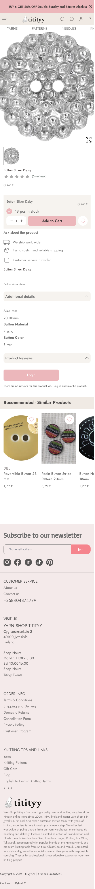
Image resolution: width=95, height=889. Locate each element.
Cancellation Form (17, 718)
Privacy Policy (14, 724)
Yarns (7, 756)
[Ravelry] (28, 562)
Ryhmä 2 (20, 883)
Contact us (11, 593)
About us (10, 587)
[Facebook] (17, 562)
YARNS (12, 28)
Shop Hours (12, 668)
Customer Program (17, 731)
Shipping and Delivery (20, 706)
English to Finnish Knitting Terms (27, 781)
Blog (7, 774)
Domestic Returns (16, 712)
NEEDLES (69, 28)
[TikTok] (39, 562)
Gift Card (10, 768)
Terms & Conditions (18, 700)
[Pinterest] (49, 562)
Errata (8, 787)
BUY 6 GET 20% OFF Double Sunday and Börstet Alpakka (47, 6)
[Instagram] (7, 562)
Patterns (40, 28)
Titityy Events (13, 675)
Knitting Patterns (15, 762)
